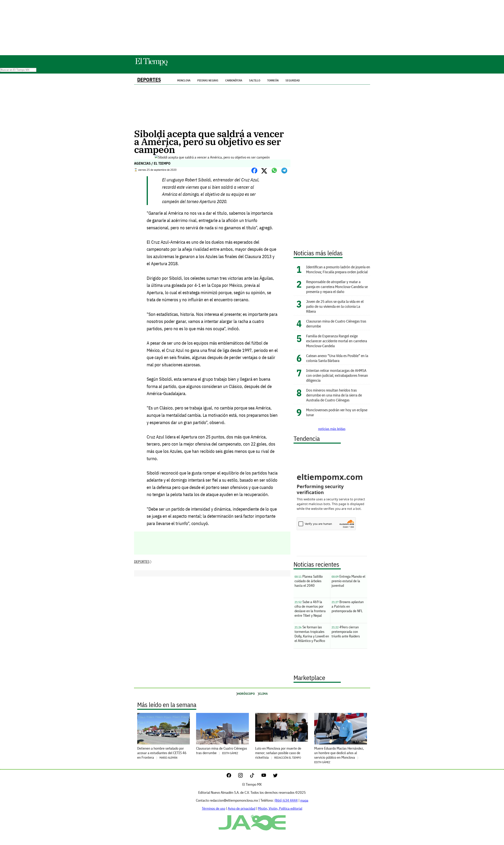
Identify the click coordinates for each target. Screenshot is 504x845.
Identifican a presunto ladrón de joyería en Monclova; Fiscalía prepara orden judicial (338, 269)
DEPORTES (149, 79)
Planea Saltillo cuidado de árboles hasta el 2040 (309, 581)
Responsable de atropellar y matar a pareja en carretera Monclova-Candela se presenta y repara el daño (337, 286)
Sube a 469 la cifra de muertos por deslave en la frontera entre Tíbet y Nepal (310, 609)
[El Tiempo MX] (151, 65)
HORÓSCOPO (246, 694)
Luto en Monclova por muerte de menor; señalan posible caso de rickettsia (278, 753)
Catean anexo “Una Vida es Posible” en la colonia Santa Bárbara (337, 358)
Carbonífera (233, 80)
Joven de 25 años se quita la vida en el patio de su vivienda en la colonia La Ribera (335, 306)
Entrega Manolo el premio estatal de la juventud (348, 581)
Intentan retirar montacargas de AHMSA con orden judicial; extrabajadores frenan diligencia (337, 375)
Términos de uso (213, 808)
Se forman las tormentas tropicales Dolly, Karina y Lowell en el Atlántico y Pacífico (312, 634)
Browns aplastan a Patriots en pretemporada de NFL (348, 606)
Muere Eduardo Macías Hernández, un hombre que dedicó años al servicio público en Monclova (339, 755)
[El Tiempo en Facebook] (232, 776)
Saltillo (254, 80)
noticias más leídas (332, 428)
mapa (304, 800)
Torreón (273, 80)
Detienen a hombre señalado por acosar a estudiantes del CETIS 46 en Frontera (161, 753)
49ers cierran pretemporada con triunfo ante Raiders (346, 631)
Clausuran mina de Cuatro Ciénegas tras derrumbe (221, 750)
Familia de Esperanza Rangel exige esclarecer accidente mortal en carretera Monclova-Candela (336, 340)
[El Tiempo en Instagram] (243, 776)
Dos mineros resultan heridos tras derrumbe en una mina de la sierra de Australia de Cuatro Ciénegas (334, 395)
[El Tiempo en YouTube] (266, 776)
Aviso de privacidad (241, 808)
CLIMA (263, 694)
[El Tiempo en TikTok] (255, 776)
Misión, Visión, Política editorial (280, 808)
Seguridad (292, 80)
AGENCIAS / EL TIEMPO (152, 163)
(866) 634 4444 (286, 800)
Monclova (183, 80)
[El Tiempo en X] (275, 776)
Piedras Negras (207, 80)
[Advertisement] (252, 27)
